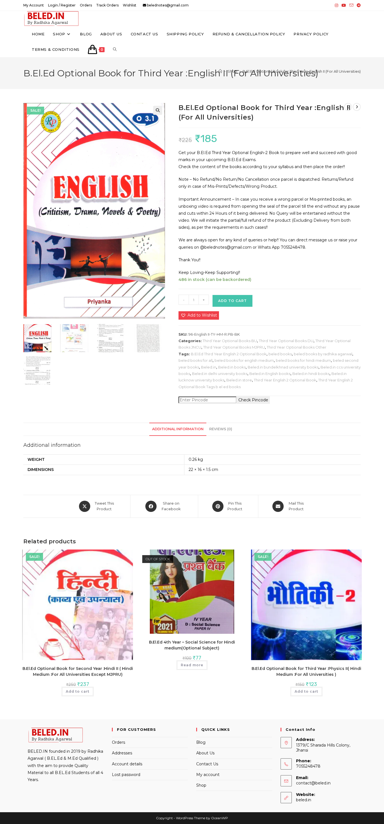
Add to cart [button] (77, 691)
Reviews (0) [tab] (220, 429)
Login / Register (62, 5)
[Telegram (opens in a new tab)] (358, 5)
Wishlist (129, 5)
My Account (33, 5)
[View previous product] (348, 107)
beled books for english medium (244, 360)
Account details (127, 763)
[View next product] (357, 107)
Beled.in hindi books (310, 373)
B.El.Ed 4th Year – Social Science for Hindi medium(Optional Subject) (192, 645)
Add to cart (232, 301)
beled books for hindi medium (303, 360)
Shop (201, 785)
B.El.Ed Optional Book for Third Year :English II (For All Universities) (302, 71)
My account (208, 774)
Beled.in (208, 367)
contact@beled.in (313, 783)
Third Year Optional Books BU (230, 340)
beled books (280, 354)
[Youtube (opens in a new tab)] (344, 5)
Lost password (126, 774)
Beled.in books (232, 367)
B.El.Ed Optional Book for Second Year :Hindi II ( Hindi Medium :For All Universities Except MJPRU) (77, 671)
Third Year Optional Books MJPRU (234, 347)
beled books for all (196, 360)
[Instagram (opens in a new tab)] (336, 5)
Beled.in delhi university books (219, 373)
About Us (205, 753)
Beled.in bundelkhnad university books (283, 367)
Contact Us (207, 763)
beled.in (303, 799)
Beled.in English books (269, 373)
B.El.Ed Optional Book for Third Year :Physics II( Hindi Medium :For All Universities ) (306, 671)
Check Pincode (253, 399)
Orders (86, 5)
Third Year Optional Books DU (286, 340)
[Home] (220, 71)
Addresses (122, 753)
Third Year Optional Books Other (296, 347)
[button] (157, 110)
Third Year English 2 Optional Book (285, 380)
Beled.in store (239, 380)
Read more (192, 665)
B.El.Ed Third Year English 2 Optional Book (228, 354)
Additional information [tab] (178, 429)
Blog (200, 742)
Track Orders (107, 5)
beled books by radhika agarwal (323, 354)
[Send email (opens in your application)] (351, 5)
